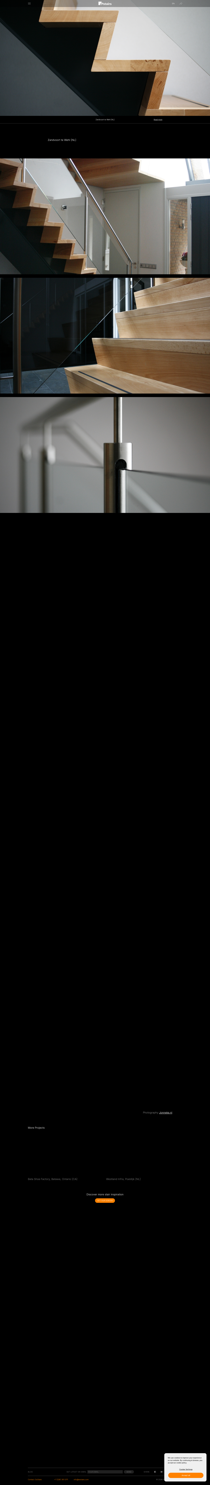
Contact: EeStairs (35, 1479)
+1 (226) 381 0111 (61, 1479)
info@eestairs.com (81, 1479)
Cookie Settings (185, 1469)
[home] (105, 3)
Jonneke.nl (165, 1112)
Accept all (186, 1475)
